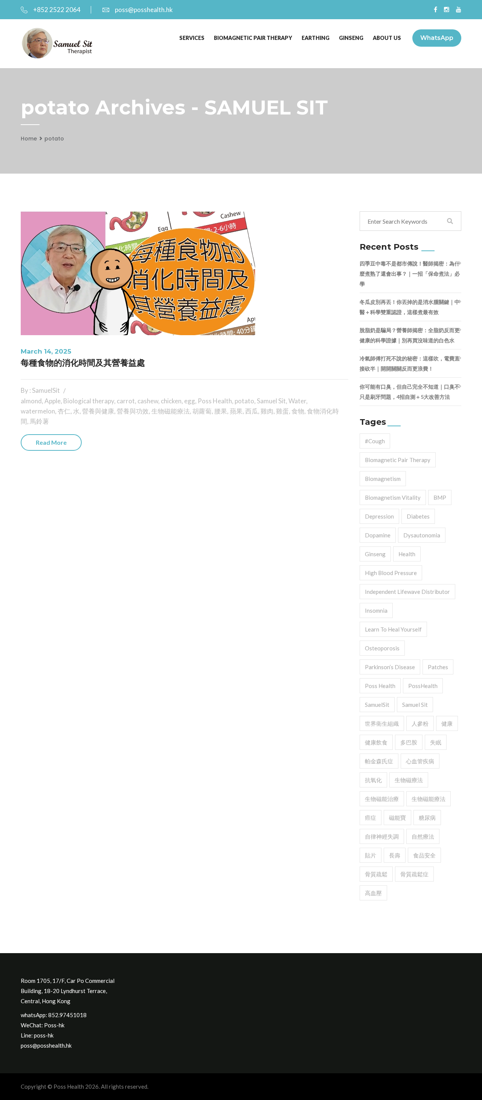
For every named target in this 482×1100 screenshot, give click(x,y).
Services (191, 38)
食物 (297, 411)
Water (297, 401)
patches (438, 667)
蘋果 (236, 411)
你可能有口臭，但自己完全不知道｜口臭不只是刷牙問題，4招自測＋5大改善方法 (410, 391)
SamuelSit (377, 704)
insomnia (376, 610)
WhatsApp (436, 37)
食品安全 (424, 855)
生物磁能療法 (170, 411)
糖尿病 (427, 817)
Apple (52, 401)
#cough (375, 441)
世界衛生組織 (382, 723)
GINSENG (351, 38)
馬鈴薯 (39, 421)
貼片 (370, 855)
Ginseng (375, 554)
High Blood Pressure (391, 572)
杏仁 (64, 411)
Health (406, 554)
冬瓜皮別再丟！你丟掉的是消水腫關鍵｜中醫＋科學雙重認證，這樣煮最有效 (410, 307)
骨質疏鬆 (376, 874)
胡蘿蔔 (202, 411)
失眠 (435, 742)
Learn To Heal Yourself (393, 629)
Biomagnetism (383, 478)
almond (31, 401)
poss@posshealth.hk (144, 10)
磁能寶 (397, 817)
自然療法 (423, 836)
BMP (439, 497)
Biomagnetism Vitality (393, 497)
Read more (51, 442)
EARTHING (315, 38)
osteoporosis (382, 648)
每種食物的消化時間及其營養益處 (83, 363)
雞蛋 (282, 411)
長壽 (394, 855)
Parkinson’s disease (390, 667)
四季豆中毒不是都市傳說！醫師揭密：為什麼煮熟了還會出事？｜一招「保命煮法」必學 (410, 273)
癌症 (370, 817)
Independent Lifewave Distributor (407, 591)
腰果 (220, 411)
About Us (387, 38)
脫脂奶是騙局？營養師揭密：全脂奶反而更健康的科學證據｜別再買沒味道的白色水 (410, 335)
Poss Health (215, 401)
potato (54, 138)
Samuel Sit (271, 401)
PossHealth (423, 685)
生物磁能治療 (382, 798)
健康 (447, 723)
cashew (147, 401)
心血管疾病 (420, 761)
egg (189, 401)
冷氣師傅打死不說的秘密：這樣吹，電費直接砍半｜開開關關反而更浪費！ (410, 363)
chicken (171, 401)
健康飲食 (376, 742)
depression (379, 516)
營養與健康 (98, 411)
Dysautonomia (421, 535)
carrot (126, 401)
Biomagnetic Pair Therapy (253, 38)
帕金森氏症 (379, 761)
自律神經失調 (382, 836)
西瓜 (251, 411)
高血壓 (373, 892)
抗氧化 (373, 780)
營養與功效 (133, 411)
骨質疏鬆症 (414, 874)
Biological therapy (88, 401)
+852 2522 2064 (57, 10)
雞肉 (267, 411)
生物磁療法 (409, 780)
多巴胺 (408, 742)
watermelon (38, 411)
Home (29, 138)
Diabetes (418, 516)
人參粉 (420, 723)
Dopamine (377, 535)
